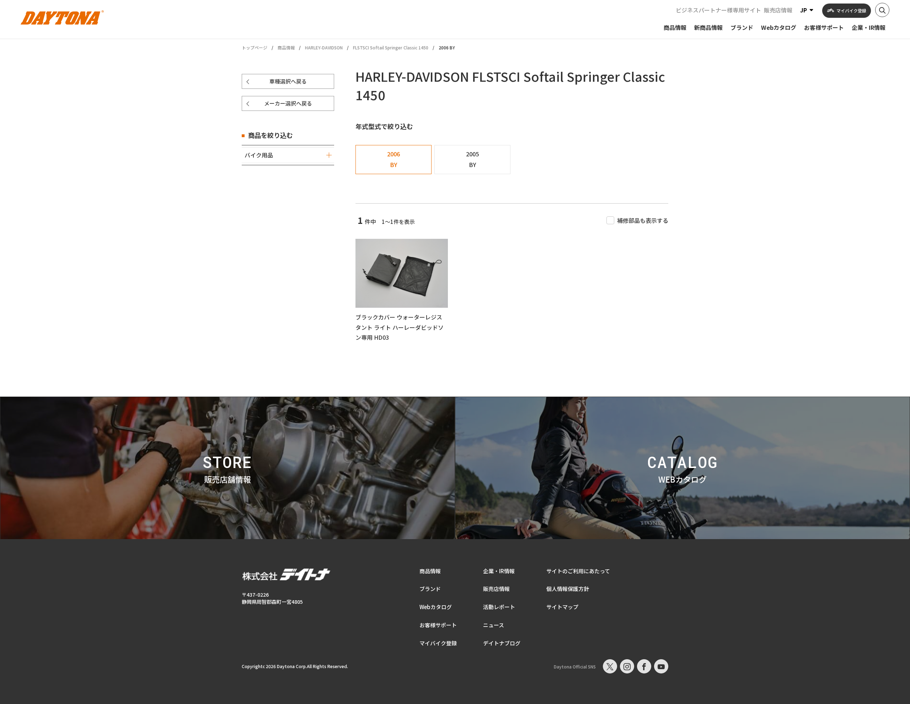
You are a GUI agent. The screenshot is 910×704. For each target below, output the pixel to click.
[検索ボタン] (882, 10)
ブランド (430, 588)
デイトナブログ (501, 643)
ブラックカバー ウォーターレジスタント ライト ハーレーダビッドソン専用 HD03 (399, 327)
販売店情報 (778, 10)
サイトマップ (562, 607)
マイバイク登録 (438, 643)
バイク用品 (259, 155)
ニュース (493, 625)
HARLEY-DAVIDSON (324, 47)
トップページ (254, 47)
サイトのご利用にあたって (578, 571)
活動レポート (499, 607)
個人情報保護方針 (567, 588)
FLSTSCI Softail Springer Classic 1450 (390, 47)
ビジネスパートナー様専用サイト (718, 10)
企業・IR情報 (499, 571)
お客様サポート (438, 625)
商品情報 (286, 47)
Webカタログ (435, 607)
